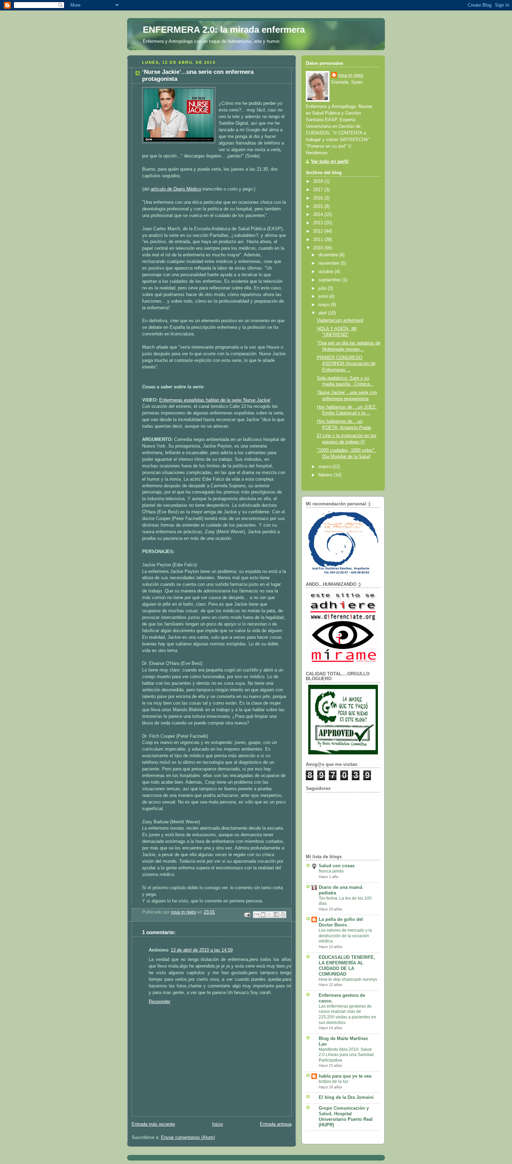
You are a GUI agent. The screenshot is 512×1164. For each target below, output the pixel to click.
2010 (318, 248)
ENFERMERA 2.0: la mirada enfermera (224, 29)
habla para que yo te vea (345, 1076)
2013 (318, 222)
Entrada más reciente (153, 1124)
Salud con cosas (337, 865)
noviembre (329, 263)
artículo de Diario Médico (176, 189)
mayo (324, 304)
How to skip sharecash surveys (348, 979)
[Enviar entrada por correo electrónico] (247, 914)
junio (323, 296)
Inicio (217, 1124)
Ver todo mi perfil (330, 161)
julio (323, 288)
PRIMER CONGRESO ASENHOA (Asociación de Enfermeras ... (346, 363)
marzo (325, 466)
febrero (326, 475)
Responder (159, 1001)
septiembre (330, 280)
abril (323, 313)
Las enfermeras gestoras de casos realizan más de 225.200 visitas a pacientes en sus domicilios (347, 1014)
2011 (318, 239)
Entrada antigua (276, 1124)
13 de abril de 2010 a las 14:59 (202, 950)
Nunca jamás (331, 871)
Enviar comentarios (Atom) (188, 1137)
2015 (318, 206)
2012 (318, 231)
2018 (318, 181)
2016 (318, 198)
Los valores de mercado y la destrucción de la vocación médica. (345, 936)
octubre (326, 271)
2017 (318, 189)
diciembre (328, 255)
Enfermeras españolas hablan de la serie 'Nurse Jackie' (215, 400)
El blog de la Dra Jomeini (346, 1097)
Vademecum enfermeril (340, 320)
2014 (318, 214)
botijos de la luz (333, 1081)
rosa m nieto (350, 75)
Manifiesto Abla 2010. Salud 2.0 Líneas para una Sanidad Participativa (346, 1055)
